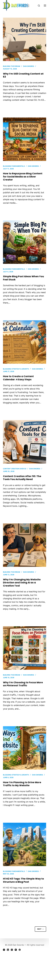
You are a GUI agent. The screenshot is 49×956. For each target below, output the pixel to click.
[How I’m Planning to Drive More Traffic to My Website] (24, 748)
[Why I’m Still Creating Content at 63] (24, 39)
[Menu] (45, 5)
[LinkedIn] (8, 950)
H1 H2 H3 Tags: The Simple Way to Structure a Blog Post (23, 880)
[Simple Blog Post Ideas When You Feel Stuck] (24, 242)
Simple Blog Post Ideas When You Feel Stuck (23, 278)
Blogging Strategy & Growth (16, 369)
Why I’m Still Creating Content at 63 (23, 75)
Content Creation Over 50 (14, 469)
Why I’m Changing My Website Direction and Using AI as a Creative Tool (22, 582)
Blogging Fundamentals (14, 166)
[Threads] (12, 950)
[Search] (39, 6)
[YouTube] (16, 950)
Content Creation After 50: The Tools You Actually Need (22, 478)
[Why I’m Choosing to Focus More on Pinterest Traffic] (24, 648)
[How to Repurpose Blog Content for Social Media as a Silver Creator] (24, 139)
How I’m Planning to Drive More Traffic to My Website (22, 784)
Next (39, 929)
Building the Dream (11, 66)
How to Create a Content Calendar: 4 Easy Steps (18, 378)
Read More (11, 107)
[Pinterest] (20, 950)
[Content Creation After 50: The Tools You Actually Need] (24, 441)
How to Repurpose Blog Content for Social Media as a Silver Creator (22, 176)
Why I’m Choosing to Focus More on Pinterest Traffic (23, 684)
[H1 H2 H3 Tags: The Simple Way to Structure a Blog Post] (24, 844)
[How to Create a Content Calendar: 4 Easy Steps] (24, 342)
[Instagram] (4, 950)
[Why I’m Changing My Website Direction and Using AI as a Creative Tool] (24, 545)
